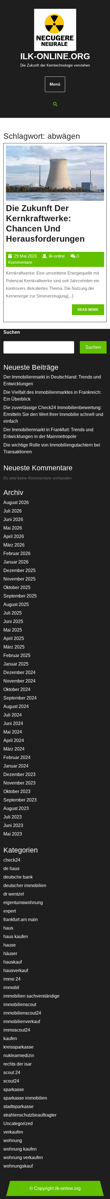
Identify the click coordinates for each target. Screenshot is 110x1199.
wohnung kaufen (20, 1149)
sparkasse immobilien (25, 1098)
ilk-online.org (55, 56)
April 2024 (13, 740)
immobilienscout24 (22, 1013)
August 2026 (16, 502)
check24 (11, 860)
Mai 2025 (12, 630)
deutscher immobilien (24, 885)
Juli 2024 (12, 715)
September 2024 (20, 698)
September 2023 (20, 800)
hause (9, 945)
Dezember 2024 (19, 672)
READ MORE (91, 311)
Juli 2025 (12, 613)
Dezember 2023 (19, 774)
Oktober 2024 (16, 689)
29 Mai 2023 (25, 256)
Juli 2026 (12, 511)
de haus (11, 868)
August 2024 (16, 706)
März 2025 (14, 647)
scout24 (11, 1081)
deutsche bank (18, 877)
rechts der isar (17, 1064)
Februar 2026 (16, 553)
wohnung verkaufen (23, 1157)
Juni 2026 (13, 519)
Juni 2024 (13, 723)
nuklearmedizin (18, 1055)
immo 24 (12, 979)
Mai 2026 (12, 528)
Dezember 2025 (19, 570)
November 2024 (19, 681)
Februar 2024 (16, 757)
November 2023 (19, 783)
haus (8, 928)
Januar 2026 (15, 562)
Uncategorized (18, 1123)
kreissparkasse (18, 1047)
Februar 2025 (16, 655)
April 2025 (13, 638)
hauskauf (12, 962)
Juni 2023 (13, 825)
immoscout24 (16, 1030)
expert (9, 911)
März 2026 (14, 545)
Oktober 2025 (16, 587)
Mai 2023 (12, 834)
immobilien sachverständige (31, 996)
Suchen (11, 332)
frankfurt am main (20, 919)
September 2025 (20, 596)
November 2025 (19, 579)
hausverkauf (15, 970)
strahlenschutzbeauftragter (29, 1115)
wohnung (12, 1140)
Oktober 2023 (16, 791)
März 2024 (14, 749)
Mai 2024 (12, 732)
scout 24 (11, 1072)
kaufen (10, 1038)
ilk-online (57, 256)
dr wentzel (13, 894)
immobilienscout (19, 1004)
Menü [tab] (55, 84)
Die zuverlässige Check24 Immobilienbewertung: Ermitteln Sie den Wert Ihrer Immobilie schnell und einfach (53, 414)
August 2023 (16, 808)
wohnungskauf (18, 1166)
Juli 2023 (12, 817)
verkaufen (13, 1132)
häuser (10, 953)
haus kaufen (15, 936)
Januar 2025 (15, 664)
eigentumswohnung (23, 902)
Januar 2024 (15, 766)
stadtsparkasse (18, 1106)
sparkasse (13, 1089)
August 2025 (16, 604)
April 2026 (13, 536)
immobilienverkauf (21, 1021)
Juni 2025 (13, 621)
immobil (11, 987)
